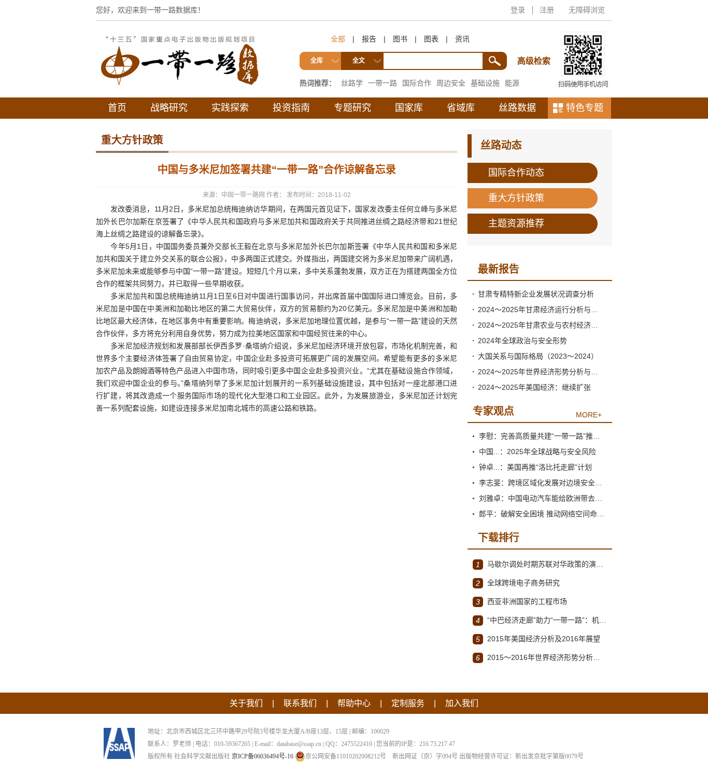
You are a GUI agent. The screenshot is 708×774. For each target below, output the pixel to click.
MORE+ (589, 415)
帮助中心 (354, 703)
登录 (518, 10)
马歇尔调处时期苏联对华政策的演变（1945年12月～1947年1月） (541, 564)
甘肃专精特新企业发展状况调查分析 (536, 294)
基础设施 (485, 83)
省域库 (461, 108)
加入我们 (461, 703)
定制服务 (407, 703)
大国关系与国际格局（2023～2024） (538, 356)
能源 (512, 83)
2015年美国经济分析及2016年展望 (538, 639)
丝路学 (352, 83)
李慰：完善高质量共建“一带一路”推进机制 (543, 436)
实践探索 (230, 108)
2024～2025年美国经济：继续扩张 (534, 387)
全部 (338, 39)
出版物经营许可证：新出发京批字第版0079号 (521, 756)
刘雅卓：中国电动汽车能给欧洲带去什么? (543, 498)
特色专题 (584, 108)
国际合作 (416, 83)
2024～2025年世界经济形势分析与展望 (541, 372)
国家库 (409, 108)
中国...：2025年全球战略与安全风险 (537, 451)
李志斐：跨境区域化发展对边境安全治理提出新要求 (543, 483)
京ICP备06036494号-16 (262, 756)
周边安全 (450, 83)
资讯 (462, 39)
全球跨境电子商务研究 (518, 583)
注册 (547, 10)
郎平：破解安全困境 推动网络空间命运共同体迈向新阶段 (543, 514)
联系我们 (300, 703)
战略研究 (169, 108)
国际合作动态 (516, 172)
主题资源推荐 (516, 223)
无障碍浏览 (587, 10)
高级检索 (535, 42)
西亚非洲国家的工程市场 (521, 601)
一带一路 (382, 83)
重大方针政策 (516, 198)
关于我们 (246, 703)
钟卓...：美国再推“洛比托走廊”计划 (535, 467)
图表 (431, 39)
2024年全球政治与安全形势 (522, 340)
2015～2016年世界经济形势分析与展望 (541, 657)
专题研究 (352, 108)
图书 (400, 39)
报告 (369, 39)
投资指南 (291, 108)
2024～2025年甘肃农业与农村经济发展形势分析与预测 (542, 325)
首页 (117, 108)
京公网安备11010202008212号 (345, 756)
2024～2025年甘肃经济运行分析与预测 (541, 309)
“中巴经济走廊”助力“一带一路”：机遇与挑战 (541, 620)
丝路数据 (517, 108)
